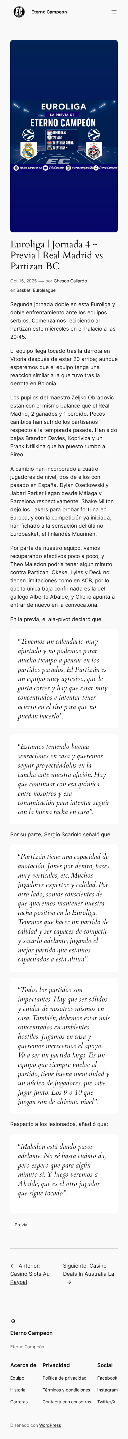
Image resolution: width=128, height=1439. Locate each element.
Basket (23, 290)
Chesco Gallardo (70, 280)
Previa (21, 1224)
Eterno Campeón (49, 11)
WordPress (50, 1425)
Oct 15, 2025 (23, 280)
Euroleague (44, 290)
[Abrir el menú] (114, 12)
